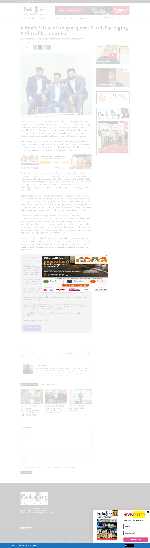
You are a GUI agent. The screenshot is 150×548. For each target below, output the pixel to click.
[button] (75, 545)
